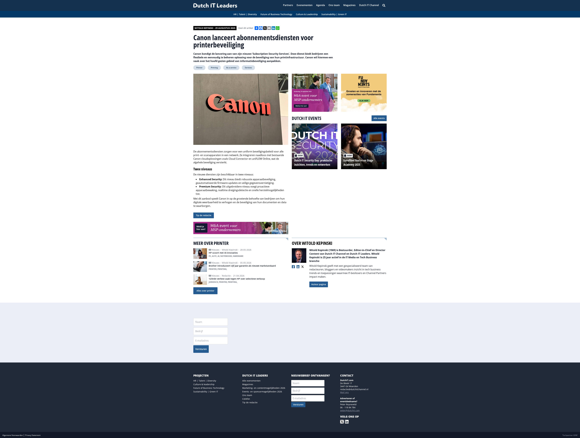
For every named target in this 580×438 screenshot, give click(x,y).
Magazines (247, 384)
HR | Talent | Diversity (204, 380)
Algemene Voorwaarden (12, 435)
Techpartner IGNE (570, 435)
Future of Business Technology (208, 387)
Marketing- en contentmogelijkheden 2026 (263, 387)
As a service (231, 67)
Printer (199, 67)
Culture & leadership (203, 384)
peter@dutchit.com (350, 410)
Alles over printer (205, 290)
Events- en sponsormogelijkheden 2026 (262, 391)
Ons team (247, 395)
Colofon (246, 398)
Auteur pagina (318, 284)
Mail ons (344, 392)
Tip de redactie (203, 215)
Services (248, 67)
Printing (214, 67)
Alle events (379, 118)
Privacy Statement (32, 435)
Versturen (201, 349)
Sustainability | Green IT (205, 391)
